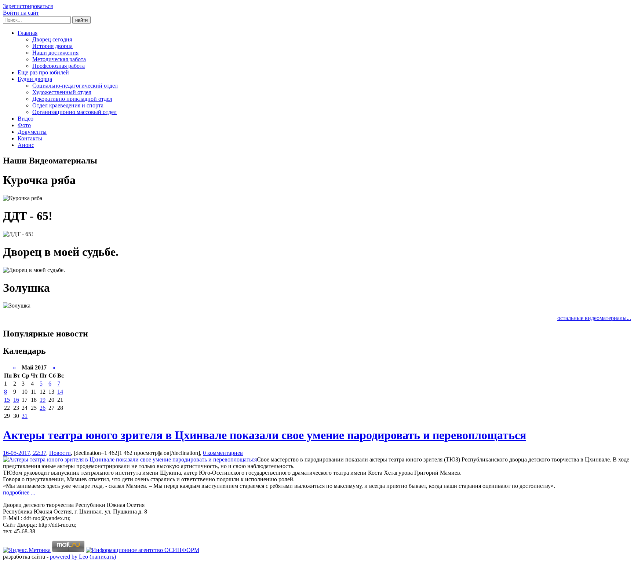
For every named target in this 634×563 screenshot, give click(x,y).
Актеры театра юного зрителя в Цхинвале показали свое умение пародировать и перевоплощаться (264, 435)
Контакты (30, 138)
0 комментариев (223, 453)
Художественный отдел (61, 92)
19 (42, 400)
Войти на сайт (21, 13)
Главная (27, 33)
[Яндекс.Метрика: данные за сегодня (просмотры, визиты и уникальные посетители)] (27, 550)
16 (16, 400)
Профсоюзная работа (58, 66)
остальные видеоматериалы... (594, 318)
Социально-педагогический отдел (75, 85)
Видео (25, 118)
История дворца (52, 46)
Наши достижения (55, 52)
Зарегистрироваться (28, 6)
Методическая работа (59, 59)
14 (60, 392)
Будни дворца (35, 79)
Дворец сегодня (52, 39)
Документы (32, 132)
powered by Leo (69, 556)
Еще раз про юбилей (43, 72)
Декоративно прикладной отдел (72, 99)
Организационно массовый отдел (74, 112)
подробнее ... (19, 492)
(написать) (103, 556)
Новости (60, 453)
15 (7, 400)
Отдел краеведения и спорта (67, 105)
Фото (24, 125)
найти (81, 20)
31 (25, 416)
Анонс (26, 145)
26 (42, 408)
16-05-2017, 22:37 (24, 453)
